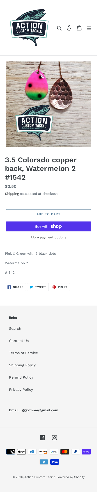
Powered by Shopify (70, 477)
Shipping (12, 194)
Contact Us (19, 341)
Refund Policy (21, 377)
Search (15, 328)
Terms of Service (23, 353)
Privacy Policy (21, 389)
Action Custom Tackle (39, 477)
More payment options (48, 237)
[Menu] (89, 28)
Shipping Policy (22, 365)
